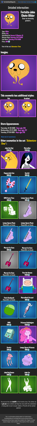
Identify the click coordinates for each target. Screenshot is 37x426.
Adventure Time (16, 47)
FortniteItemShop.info (9, 2)
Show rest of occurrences (8, 137)
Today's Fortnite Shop (28, 2)
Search (20, 2)
